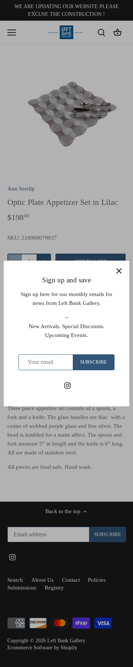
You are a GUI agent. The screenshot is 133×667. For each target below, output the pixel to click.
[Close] (119, 271)
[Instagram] (67, 385)
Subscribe (93, 362)
